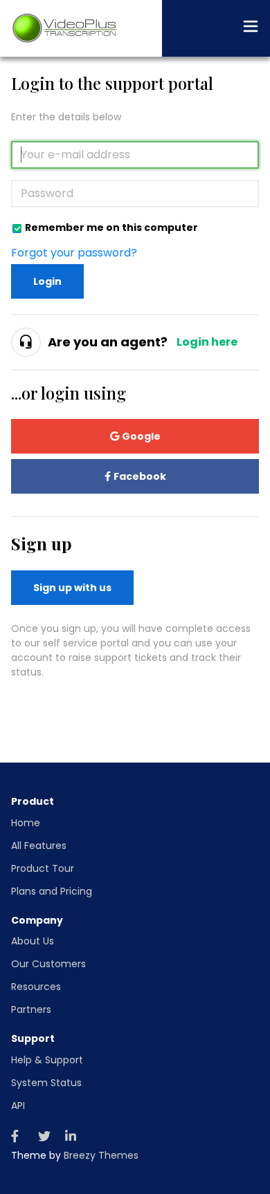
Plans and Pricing (51, 891)
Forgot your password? (74, 253)
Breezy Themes (101, 1155)
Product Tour (42, 868)
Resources (36, 987)
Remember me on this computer (111, 227)
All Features (38, 845)
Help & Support (47, 1060)
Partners (31, 1009)
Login (47, 281)
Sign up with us (72, 588)
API (18, 1105)
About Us (32, 941)
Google (141, 436)
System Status (46, 1083)
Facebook (140, 476)
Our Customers (48, 964)
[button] (250, 28)
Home (25, 823)
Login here (207, 342)
